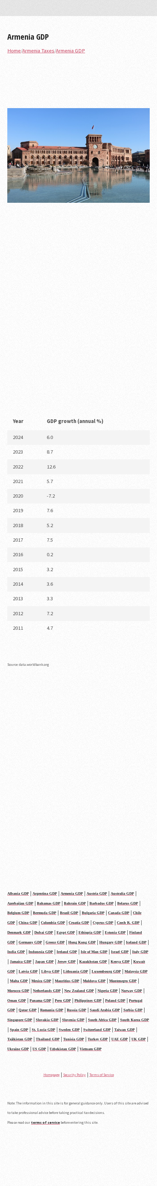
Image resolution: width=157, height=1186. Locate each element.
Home (14, 50)
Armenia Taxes (38, 50)
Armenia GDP (28, 36)
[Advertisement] (78, 310)
